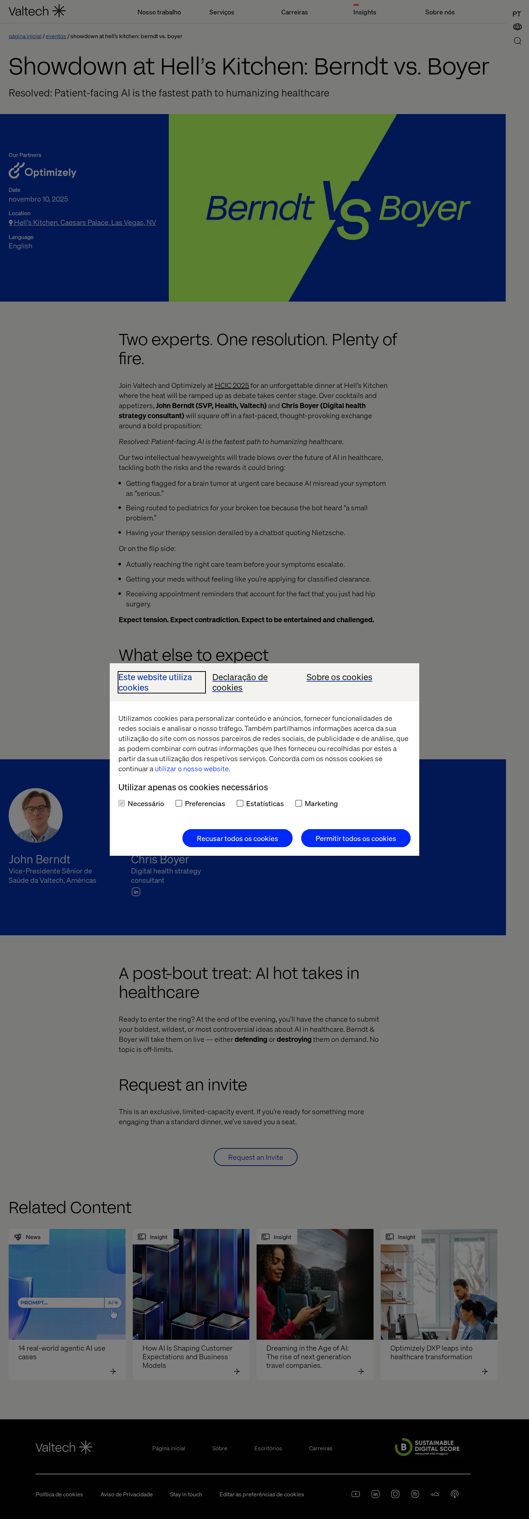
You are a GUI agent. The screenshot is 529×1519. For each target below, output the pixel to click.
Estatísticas (265, 803)
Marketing (321, 803)
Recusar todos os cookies (237, 838)
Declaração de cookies (240, 682)
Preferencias (205, 803)
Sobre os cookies (339, 677)
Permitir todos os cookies (356, 838)
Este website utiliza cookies (155, 682)
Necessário (146, 803)
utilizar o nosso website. (192, 768)
